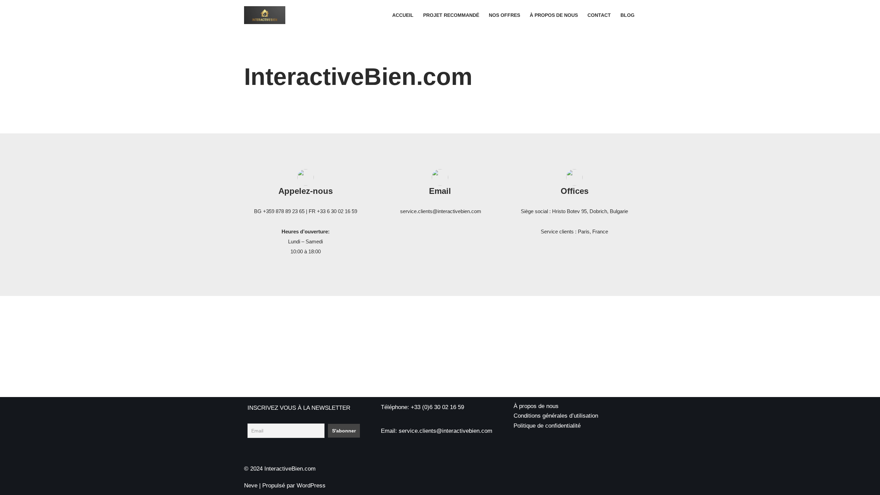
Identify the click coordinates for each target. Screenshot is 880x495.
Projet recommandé (451, 15)
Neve (250, 485)
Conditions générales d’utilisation (556, 415)
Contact (599, 15)
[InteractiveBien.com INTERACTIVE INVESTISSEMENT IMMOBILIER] (264, 15)
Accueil (403, 15)
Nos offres (504, 15)
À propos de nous (554, 15)
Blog (627, 15)
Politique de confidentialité (547, 425)
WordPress (311, 485)
